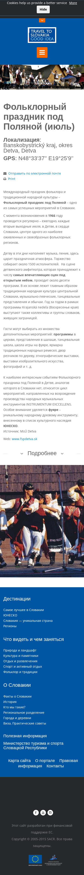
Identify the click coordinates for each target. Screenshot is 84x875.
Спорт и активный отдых (22, 666)
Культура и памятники (20, 655)
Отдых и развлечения (20, 661)
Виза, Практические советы (24, 723)
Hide (43, 9)
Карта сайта (19, 760)
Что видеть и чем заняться (33, 639)
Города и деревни (17, 718)
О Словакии (17, 685)
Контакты (55, 766)
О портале (45, 760)
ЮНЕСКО (10, 615)
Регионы (10, 626)
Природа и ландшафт (20, 650)
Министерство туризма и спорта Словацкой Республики (33, 745)
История (10, 702)
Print (11, 179)
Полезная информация (25, 736)
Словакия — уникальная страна (28, 620)
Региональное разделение (23, 712)
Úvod (7, 82)
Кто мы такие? (14, 707)
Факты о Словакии (17, 696)
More (73, 3)
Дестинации (16, 599)
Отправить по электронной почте (34, 173)
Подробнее (42, 453)
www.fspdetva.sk (24, 439)
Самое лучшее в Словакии (23, 610)
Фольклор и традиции (20, 672)
